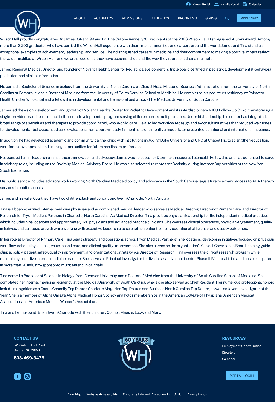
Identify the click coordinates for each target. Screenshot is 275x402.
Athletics (160, 18)
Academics (103, 18)
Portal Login (242, 376)
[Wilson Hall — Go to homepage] (136, 355)
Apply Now (249, 18)
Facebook (17, 376)
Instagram (27, 376)
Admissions (132, 18)
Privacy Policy (197, 394)
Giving (211, 18)
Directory (228, 352)
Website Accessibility (102, 394)
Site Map (74, 394)
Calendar (228, 359)
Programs (187, 18)
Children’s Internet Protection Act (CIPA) (152, 394)
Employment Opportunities (241, 346)
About (80, 18)
